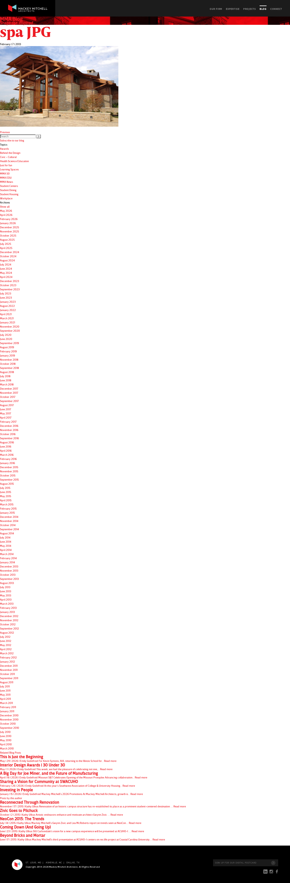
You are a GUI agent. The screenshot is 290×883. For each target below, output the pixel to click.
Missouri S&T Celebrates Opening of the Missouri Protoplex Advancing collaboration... (73, 775)
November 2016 (9, 430)
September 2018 (9, 368)
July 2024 (5, 264)
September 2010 (9, 727)
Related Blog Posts (10, 752)
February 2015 (8, 508)
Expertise (232, 8)
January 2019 (7, 355)
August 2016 (7, 442)
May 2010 (5, 740)
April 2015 (5, 500)
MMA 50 (5, 173)
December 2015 (9, 467)
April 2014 (6, 550)
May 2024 (6, 272)
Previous (5, 132)
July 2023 (5, 293)
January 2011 (7, 711)
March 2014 (7, 554)
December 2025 (9, 227)
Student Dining (8, 190)
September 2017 (9, 401)
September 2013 (9, 578)
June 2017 (5, 409)
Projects (249, 8)
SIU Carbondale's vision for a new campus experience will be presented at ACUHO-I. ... (72, 829)
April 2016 (6, 450)
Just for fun (6, 165)
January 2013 (7, 612)
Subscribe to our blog (12, 140)
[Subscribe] (273, 863)
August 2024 (7, 260)
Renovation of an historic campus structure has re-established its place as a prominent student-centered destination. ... (93, 804)
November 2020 (9, 326)
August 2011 (6, 682)
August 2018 (7, 372)
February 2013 (8, 607)
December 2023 (9, 281)
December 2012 (9, 616)
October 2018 (8, 363)
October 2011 (7, 674)
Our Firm (216, 8)
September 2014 (9, 529)
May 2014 (5, 545)
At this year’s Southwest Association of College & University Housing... (67, 783)
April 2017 (5, 417)
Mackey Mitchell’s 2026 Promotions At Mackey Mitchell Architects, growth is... (71, 792)
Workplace (6, 198)
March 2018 (7, 384)
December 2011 (9, 665)
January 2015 (7, 512)
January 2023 (8, 301)
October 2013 (8, 574)
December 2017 (9, 388)
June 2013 (5, 591)
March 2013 (7, 603)
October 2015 (7, 475)
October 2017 (7, 396)
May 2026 (6, 210)
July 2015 (5, 487)
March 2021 (7, 318)
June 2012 (5, 641)
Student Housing (9, 194)
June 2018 (5, 380)
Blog (263, 8)
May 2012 (5, 645)
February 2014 (8, 558)
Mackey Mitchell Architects (17, 864)
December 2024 (9, 252)
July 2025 (5, 243)
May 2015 (5, 496)
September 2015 (9, 479)
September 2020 (10, 330)
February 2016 (8, 459)
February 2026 (9, 219)
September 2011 (9, 678)
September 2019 (9, 343)
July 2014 (5, 537)
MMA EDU (6, 177)
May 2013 (5, 595)
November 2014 (9, 521)
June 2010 (5, 736)
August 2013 (7, 583)
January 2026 (8, 223)
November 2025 (9, 231)
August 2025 (7, 239)
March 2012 (7, 653)
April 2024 (6, 277)
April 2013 (6, 599)
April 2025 (6, 248)
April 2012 (6, 649)
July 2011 (5, 686)
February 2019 (8, 351)
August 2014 (7, 533)
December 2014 (9, 516)
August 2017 (7, 405)
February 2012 (8, 657)
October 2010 (8, 723)
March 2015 (6, 504)
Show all (4, 206)
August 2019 (7, 347)
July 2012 (5, 636)
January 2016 (7, 463)
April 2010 (6, 744)
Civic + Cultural (8, 157)
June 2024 (6, 268)
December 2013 (9, 566)
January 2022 (8, 310)
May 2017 (5, 413)
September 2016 (9, 438)
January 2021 (7, 322)
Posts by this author (11, 798)
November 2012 (9, 620)
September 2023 (10, 289)
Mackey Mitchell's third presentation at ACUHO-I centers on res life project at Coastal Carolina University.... (82, 837)
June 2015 (5, 492)
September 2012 (9, 628)
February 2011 (8, 707)
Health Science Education (14, 161)
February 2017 (8, 421)
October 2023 (8, 285)
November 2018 (9, 359)
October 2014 (8, 525)
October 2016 (8, 434)
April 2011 (5, 698)
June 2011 (5, 690)
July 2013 (5, 587)
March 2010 (7, 748)
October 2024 (8, 256)
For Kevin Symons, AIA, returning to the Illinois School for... (58, 758)
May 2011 (5, 694)
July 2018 (5, 376)
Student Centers (9, 186)
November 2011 (9, 669)
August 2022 (7, 305)
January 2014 (7, 562)
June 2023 (6, 297)
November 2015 (9, 471)
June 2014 (5, 541)
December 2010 (9, 715)
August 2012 (7, 632)
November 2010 (9, 719)
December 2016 (9, 425)
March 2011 (6, 703)
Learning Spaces (9, 169)
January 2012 (7, 661)
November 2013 (9, 570)
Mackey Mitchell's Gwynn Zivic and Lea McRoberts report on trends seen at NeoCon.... (70, 821)
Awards (4, 148)
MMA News (6, 181)
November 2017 (9, 392)
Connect (276, 8)
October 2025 (8, 235)
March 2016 (7, 454)
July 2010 (5, 732)
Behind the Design (10, 152)
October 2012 (8, 624)
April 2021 (6, 314)
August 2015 (7, 483)
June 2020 (6, 339)
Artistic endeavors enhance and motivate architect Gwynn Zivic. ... (61, 812)
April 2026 (6, 214)
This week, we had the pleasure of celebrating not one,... (56, 767)
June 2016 (5, 446)
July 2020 (5, 334)
